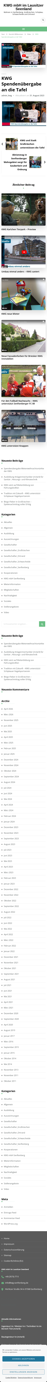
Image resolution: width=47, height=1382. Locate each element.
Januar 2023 (9, 883)
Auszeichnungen (11, 539)
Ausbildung (9, 533)
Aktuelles (8, 522)
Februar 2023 (10, 878)
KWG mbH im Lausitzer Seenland (24, 7)
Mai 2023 (8, 861)
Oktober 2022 (10, 900)
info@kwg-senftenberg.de (16, 1282)
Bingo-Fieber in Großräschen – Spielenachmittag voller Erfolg (17, 503)
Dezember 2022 (11, 889)
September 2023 (11, 838)
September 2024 (11, 776)
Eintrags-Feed (10, 1212)
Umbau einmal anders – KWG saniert (20, 271)
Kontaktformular (9, 1299)
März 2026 (8, 714)
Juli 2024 (7, 788)
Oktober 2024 (10, 771)
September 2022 (11, 906)
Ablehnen (23, 1365)
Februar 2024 (10, 816)
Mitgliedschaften (11, 590)
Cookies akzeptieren (23, 1359)
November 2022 (11, 895)
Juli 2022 (7, 917)
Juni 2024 (8, 793)
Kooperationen (11, 573)
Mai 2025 (8, 731)
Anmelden (8, 1207)
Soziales (7, 601)
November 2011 (11, 1075)
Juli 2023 (7, 850)
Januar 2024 (9, 821)
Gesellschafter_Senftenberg (16, 567)
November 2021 (11, 962)
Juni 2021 (8, 990)
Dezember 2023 (11, 827)
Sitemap (7, 1255)
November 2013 (11, 1069)
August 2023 (9, 844)
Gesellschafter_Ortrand (14, 556)
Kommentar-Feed (12, 1218)
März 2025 (8, 742)
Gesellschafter (10, 544)
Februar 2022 (10, 945)
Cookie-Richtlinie (11, 1378)
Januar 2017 (9, 1036)
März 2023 (8, 872)
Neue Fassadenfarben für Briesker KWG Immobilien (22, 357)
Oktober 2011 (10, 1081)
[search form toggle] (43, 20)
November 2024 (11, 765)
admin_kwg (6, 95)
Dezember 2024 (11, 759)
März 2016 (8, 1041)
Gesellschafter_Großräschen (17, 550)
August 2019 (9, 1030)
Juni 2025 (8, 725)
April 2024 (8, 804)
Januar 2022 (9, 951)
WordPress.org (11, 1223)
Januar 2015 (9, 1053)
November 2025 (11, 720)
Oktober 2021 (10, 968)
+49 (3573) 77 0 (12, 1276)
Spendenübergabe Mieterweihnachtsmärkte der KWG (24, 469)
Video (3, 74)
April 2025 (8, 737)
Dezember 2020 (11, 1013)
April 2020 (8, 1024)
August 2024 (9, 782)
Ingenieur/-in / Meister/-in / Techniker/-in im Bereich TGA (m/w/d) (21, 1327)
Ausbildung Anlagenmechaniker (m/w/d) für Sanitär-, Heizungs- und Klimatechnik (23, 478)
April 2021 (8, 1002)
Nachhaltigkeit (10, 595)
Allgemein (8, 528)
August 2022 (9, 912)
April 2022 (8, 934)
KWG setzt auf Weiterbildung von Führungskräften (19, 486)
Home (6, 1238)
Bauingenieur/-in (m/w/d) (12, 1337)
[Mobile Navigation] (23, 29)
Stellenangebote (11, 606)
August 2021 (9, 979)
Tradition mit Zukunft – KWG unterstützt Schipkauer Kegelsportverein (22, 494)
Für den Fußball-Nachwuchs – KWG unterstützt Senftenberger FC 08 (19, 402)
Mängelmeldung (8, 1304)
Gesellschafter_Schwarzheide (17, 561)
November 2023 (11, 833)
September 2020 (11, 1019)
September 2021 (11, 974)
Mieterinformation (12, 584)
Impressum (38, 1378)
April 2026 (8, 709)
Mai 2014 (8, 1064)
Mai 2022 (8, 929)
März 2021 (8, 1007)
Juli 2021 (7, 985)
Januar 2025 (9, 754)
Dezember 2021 (11, 957)
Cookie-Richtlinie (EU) (13, 1261)
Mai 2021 (8, 996)
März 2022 (8, 940)
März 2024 (8, 810)
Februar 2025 (10, 748)
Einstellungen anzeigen (23, 1372)
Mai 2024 (8, 799)
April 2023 (8, 866)
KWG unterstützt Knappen (14, 445)
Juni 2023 (8, 855)
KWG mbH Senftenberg (14, 578)
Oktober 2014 (10, 1058)
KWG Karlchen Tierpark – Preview (18, 229)
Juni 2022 (8, 923)
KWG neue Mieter (10, 313)
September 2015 (11, 1047)
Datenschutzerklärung (25, 1378)
